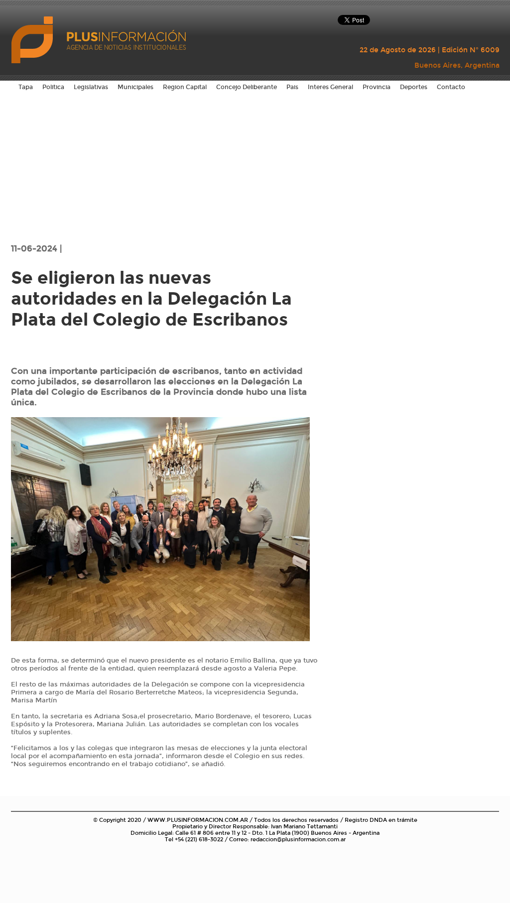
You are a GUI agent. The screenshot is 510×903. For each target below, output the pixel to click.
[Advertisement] (255, 166)
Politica (53, 87)
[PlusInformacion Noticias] (33, 39)
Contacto (451, 87)
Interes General (330, 87)
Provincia (376, 87)
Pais (292, 87)
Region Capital (185, 87)
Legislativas (91, 87)
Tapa (25, 87)
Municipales (135, 87)
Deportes (413, 87)
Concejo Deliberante (246, 87)
